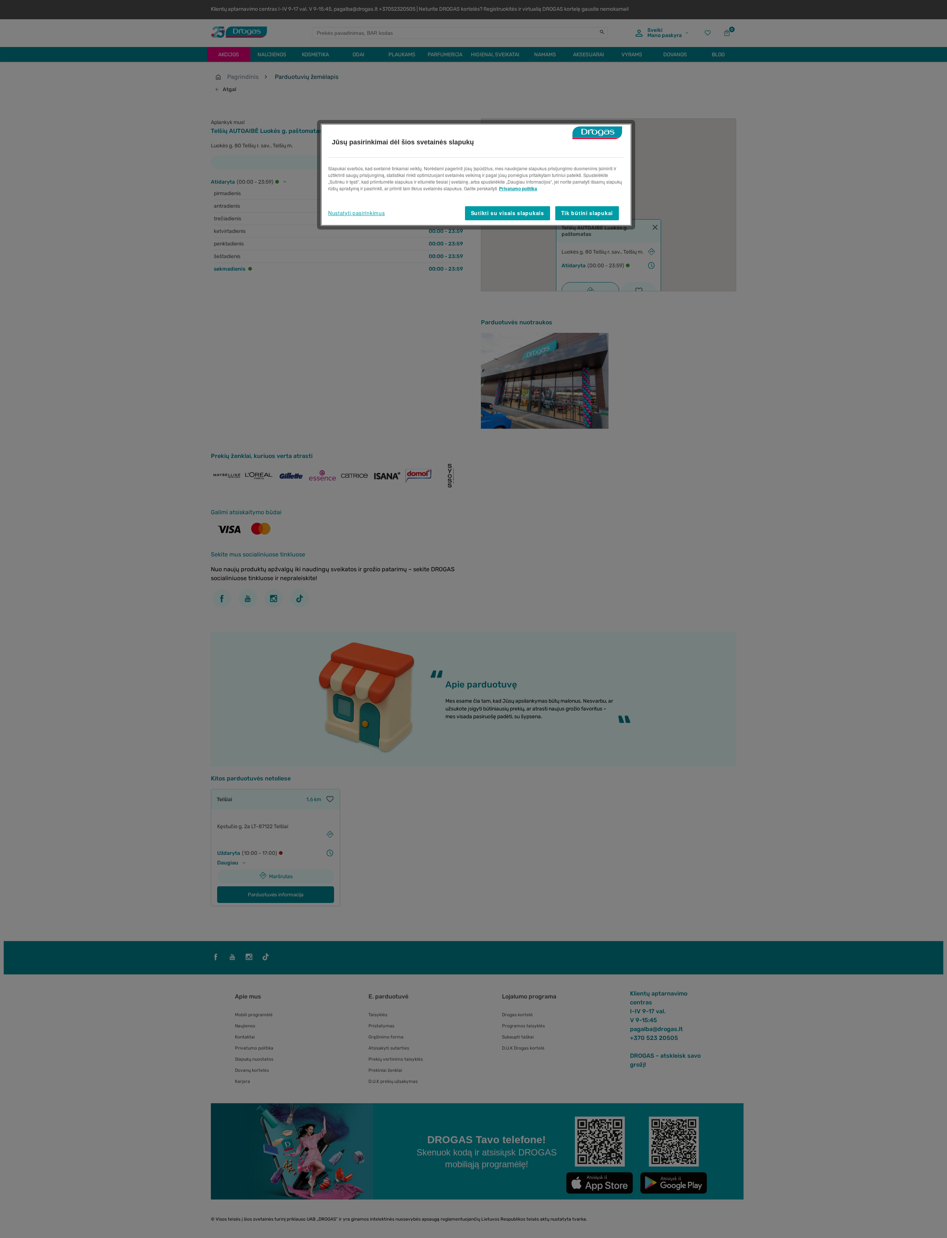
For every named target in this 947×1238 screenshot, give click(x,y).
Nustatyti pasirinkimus (356, 213)
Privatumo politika (518, 188)
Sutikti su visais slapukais (507, 213)
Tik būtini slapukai (587, 213)
